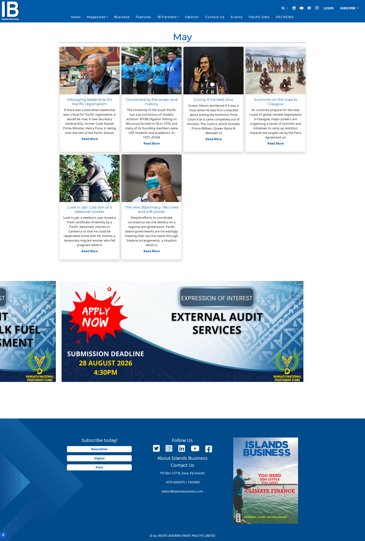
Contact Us (215, 17)
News (76, 17)
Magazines (96, 17)
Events (237, 17)
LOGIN (329, 8)
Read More (90, 139)
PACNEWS (285, 17)
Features (143, 17)
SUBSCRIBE (348, 8)
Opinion (192, 17)
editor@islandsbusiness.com (182, 491)
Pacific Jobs (259, 17)
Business (122, 17)
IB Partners (167, 17)
